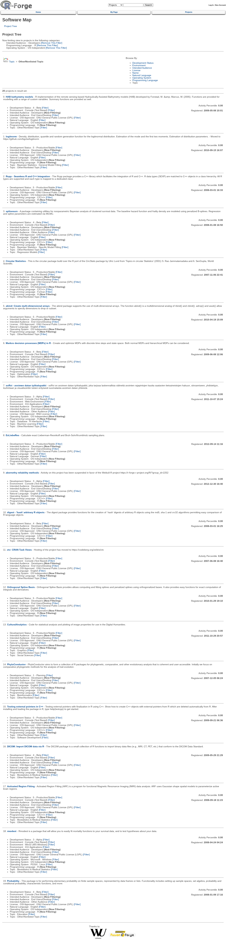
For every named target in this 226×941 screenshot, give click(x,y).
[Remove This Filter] (51, 43)
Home (38, 12)
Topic (12, 61)
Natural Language (141, 75)
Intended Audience (142, 68)
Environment (139, 65)
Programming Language (145, 80)
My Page (114, 12)
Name (135, 73)
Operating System (141, 78)
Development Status (143, 63)
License (136, 70)
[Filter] (45, 108)
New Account (220, 5)
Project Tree (10, 26)
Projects (188, 12)
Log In (211, 5)
